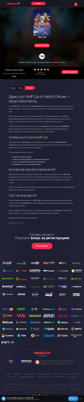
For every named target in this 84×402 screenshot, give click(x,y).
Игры (21, 88)
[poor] (38, 69)
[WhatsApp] (48, 395)
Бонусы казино (29, 374)
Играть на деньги (70, 72)
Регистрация (42, 246)
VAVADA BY (44, 109)
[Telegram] (39, 395)
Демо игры (17, 374)
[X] (42, 395)
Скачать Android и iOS (56, 377)
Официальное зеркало (27, 377)
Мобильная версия (43, 374)
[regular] (41, 69)
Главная (12, 88)
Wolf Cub (29, 88)
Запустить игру (42, 45)
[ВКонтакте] (33, 395)
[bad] (35, 69)
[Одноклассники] (36, 395)
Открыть (73, 399)
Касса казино (57, 374)
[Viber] (45, 395)
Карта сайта (71, 377)
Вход (38, 3)
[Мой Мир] (50, 395)
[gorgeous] (48, 69)
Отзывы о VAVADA (71, 374)
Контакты (13, 377)
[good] (45, 69)
